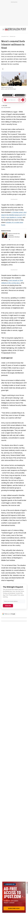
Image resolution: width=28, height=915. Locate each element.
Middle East (12, 36)
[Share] (2, 68)
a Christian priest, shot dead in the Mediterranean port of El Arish (13, 214)
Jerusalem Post (4, 36)
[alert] (14, 897)
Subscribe (8, 605)
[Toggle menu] (3, 29)
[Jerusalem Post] (15, 29)
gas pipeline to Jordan (14, 217)
